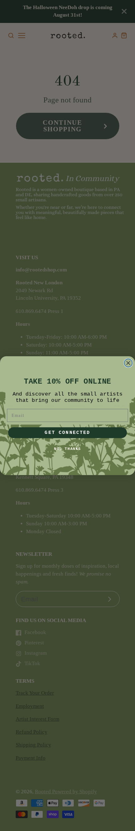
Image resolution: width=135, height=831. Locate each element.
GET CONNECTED (67, 432)
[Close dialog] (128, 363)
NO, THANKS (67, 448)
